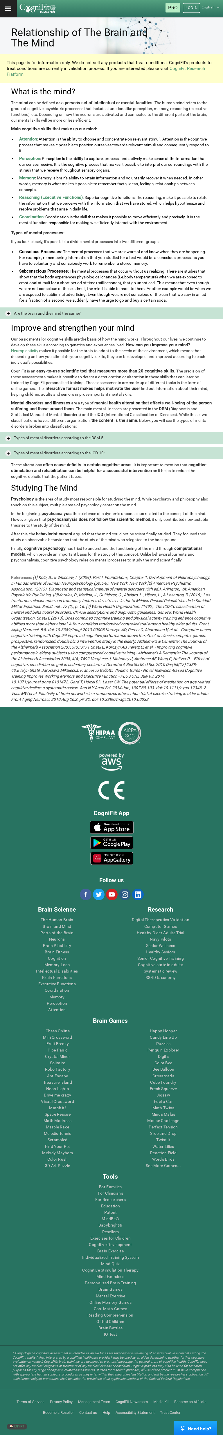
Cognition (57, 958)
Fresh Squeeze (163, 1088)
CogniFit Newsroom (132, 1402)
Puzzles (163, 1043)
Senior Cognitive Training (160, 958)
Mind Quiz (110, 1263)
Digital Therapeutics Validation (160, 919)
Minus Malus (163, 1114)
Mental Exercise (110, 1296)
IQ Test (110, 1334)
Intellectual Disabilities (57, 971)
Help (106, 1412)
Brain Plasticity (57, 945)
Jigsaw (163, 1095)
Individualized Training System (110, 1257)
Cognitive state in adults (160, 964)
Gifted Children (110, 1321)
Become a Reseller (58, 1412)
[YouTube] (111, 894)
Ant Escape (57, 1076)
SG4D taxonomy (160, 977)
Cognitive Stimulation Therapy (110, 1270)
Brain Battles (110, 1328)
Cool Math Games (110, 1308)
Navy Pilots (160, 939)
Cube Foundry (163, 1082)
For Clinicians (110, 1193)
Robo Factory (57, 1069)
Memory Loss (57, 964)
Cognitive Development (110, 1244)
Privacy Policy (61, 1402)
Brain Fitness (57, 952)
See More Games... (163, 1165)
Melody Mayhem (57, 1152)
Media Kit (161, 1402)
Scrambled (58, 1139)
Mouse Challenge (163, 1120)
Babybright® (110, 1225)
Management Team (94, 1402)
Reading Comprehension (110, 1315)
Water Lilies (163, 1146)
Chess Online (58, 1031)
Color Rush (57, 1159)
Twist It (163, 1139)
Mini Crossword (57, 1037)
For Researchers (110, 1199)
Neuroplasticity (24, 350)
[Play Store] (111, 842)
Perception (57, 1003)
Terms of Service (30, 1402)
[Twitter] (98, 894)
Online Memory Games (110, 1302)
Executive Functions (57, 984)
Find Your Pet (57, 1146)
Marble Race (57, 1127)
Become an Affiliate (190, 1402)
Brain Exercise (110, 1251)
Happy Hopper (163, 1031)
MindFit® (110, 1218)
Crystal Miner (57, 1056)
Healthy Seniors (160, 952)
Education (110, 1206)
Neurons (57, 939)
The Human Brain (57, 919)
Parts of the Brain (56, 932)
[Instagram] (124, 894)
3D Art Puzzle (57, 1165)
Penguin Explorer (163, 1050)
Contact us (88, 1412)
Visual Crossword (57, 1101)
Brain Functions (57, 977)
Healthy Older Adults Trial (160, 932)
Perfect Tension (163, 1127)
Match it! (57, 1107)
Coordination (57, 990)
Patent (110, 1212)
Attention (57, 1009)
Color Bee (163, 1063)
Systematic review (161, 971)
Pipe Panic (57, 1050)
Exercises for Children (110, 1238)
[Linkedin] (138, 894)
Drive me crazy (57, 1095)
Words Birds (163, 1159)
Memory (57, 997)
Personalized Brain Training (110, 1283)
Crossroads (163, 1076)
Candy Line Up (163, 1037)
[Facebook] (85, 894)
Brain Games (110, 1289)
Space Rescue (58, 1114)
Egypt (18, 1426)
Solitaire (57, 1063)
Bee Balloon (163, 1069)
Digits (163, 1056)
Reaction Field (163, 1152)
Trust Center (170, 1412)
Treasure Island (57, 1082)
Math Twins (163, 1107)
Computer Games (160, 926)
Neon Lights (57, 1088)
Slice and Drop (163, 1133)
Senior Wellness (160, 945)
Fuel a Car (163, 1101)
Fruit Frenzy (57, 1043)
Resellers (110, 1231)
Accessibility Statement (135, 1412)
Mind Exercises (110, 1276)
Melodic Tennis (57, 1133)
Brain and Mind (57, 926)
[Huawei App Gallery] (111, 858)
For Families (110, 1186)
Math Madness (57, 1120)
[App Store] (111, 827)
